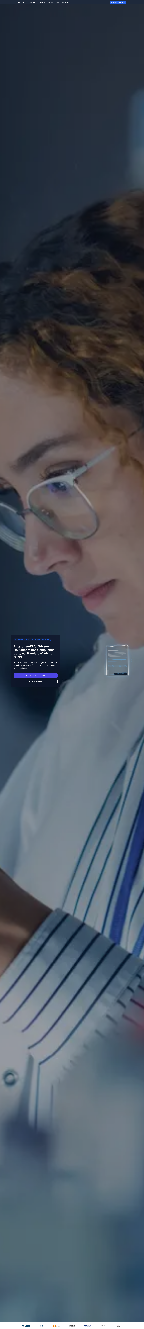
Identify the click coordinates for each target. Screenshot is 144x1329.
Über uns (42, 2)
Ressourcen (65, 2)
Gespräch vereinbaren (118, 2)
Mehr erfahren (36, 681)
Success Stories (53, 2)
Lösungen (32, 2)
